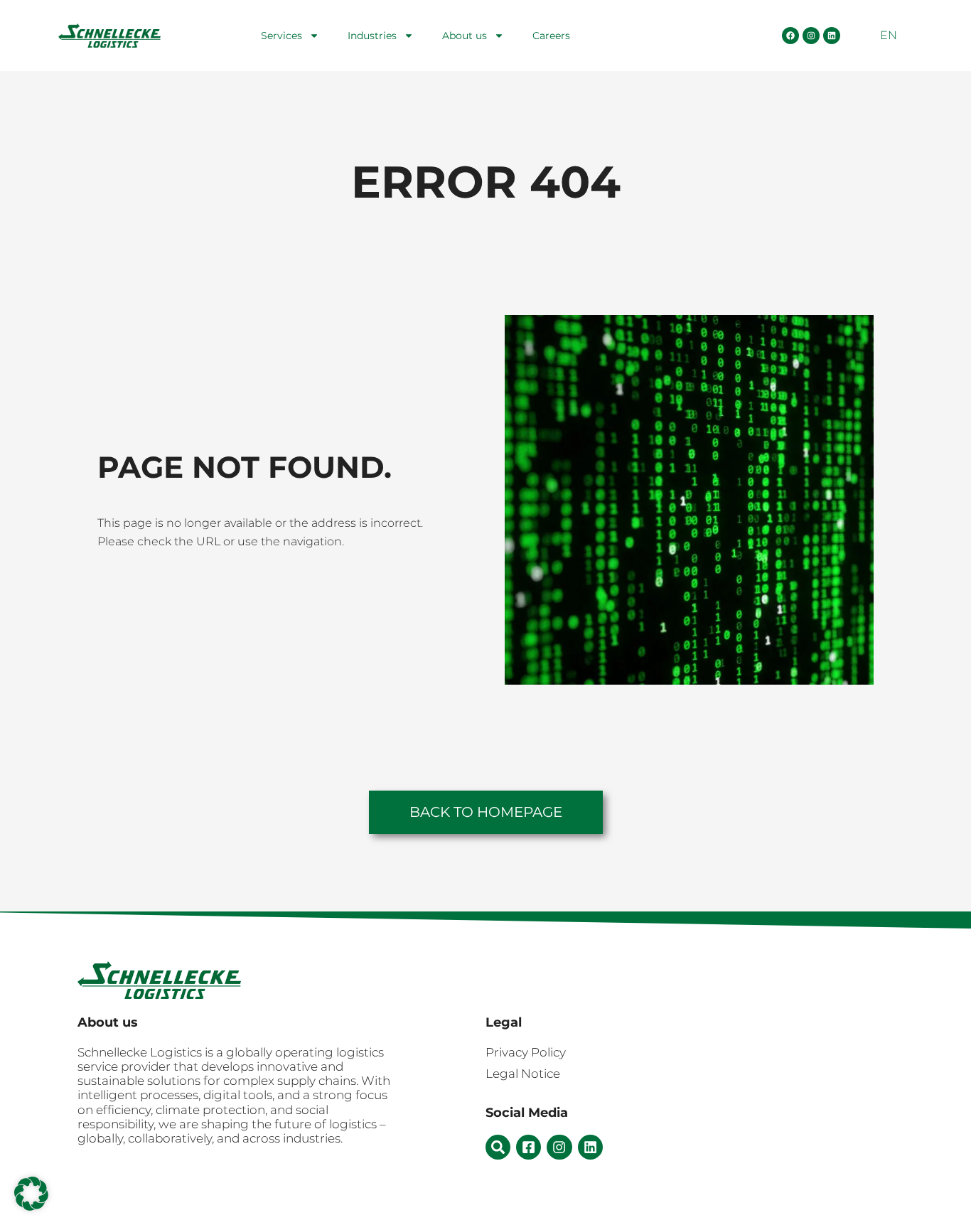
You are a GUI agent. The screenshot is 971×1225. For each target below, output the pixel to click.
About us (464, 35)
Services (281, 35)
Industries (372, 35)
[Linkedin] (590, 1147)
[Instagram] (559, 1147)
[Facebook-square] (528, 1147)
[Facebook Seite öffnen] (790, 35)
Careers (551, 35)
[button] (31, 1193)
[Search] (498, 1147)
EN (888, 35)
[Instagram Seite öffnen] (811, 35)
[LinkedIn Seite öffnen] (831, 35)
